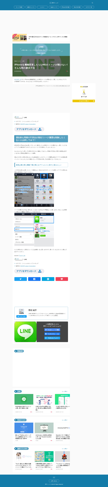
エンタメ (42, 7)
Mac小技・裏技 (77, 7)
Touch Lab (22, 255)
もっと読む (64, 391)
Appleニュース (54, 7)
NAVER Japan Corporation (28, 124)
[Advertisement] (54, 22)
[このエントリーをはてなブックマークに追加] (48, 279)
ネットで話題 (19, 7)
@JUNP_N (17, 79)
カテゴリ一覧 (89, 7)
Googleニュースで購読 (53, 330)
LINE (23, 61)
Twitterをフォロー (53, 338)
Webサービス (17, 61)
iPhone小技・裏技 (65, 7)
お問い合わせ (54, 481)
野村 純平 (33, 310)
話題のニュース (30, 7)
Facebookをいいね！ (53, 334)
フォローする (22, 316)
